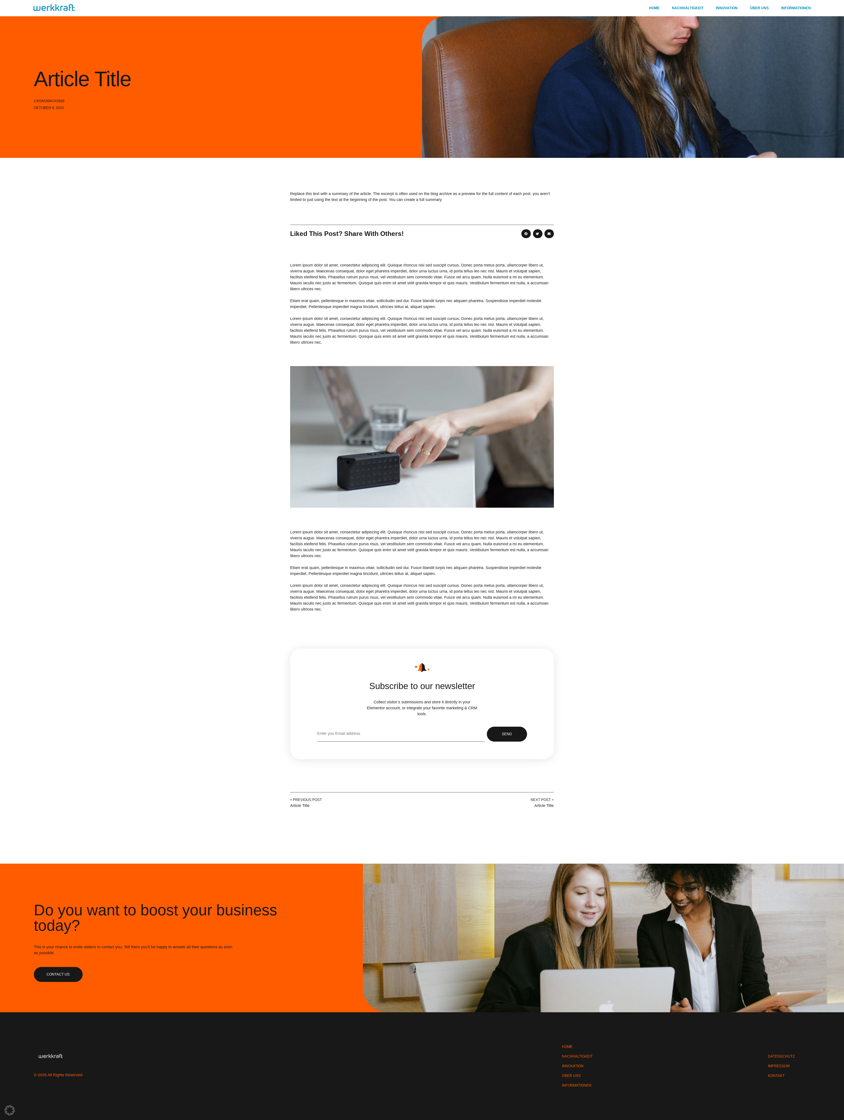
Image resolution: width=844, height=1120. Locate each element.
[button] (526, 233)
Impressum (778, 1066)
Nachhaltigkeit (688, 8)
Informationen (796, 8)
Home (654, 8)
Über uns (759, 8)
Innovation (727, 8)
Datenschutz (781, 1056)
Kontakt (776, 1076)
